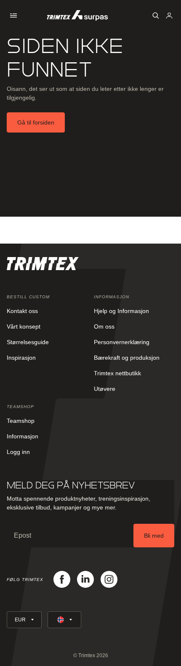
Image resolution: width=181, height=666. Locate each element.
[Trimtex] (77, 15)
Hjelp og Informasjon (121, 311)
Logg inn (18, 451)
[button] (13, 16)
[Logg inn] (169, 15)
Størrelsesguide (28, 342)
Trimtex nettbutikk (117, 373)
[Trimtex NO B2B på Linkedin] (85, 579)
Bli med (154, 535)
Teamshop (21, 420)
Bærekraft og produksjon (127, 357)
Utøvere (104, 388)
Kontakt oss (22, 311)
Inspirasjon (21, 357)
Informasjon (22, 436)
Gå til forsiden (35, 122)
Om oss (104, 326)
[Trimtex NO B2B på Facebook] (61, 579)
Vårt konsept (23, 326)
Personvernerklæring (121, 342)
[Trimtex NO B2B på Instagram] (109, 579)
